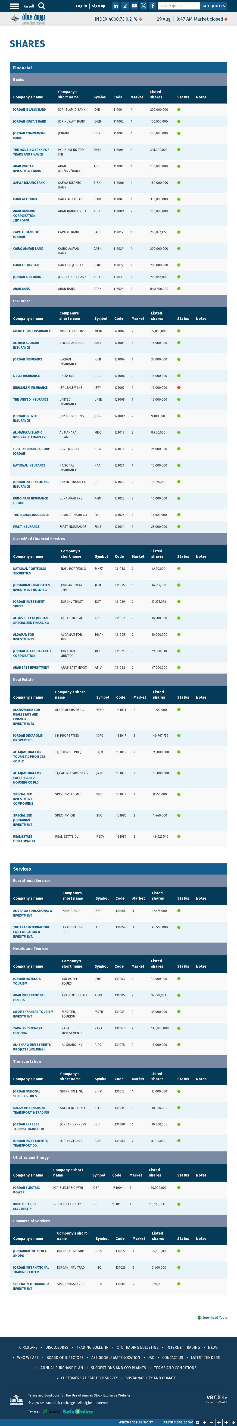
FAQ (151, 1357)
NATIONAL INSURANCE (29, 465)
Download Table (214, 1318)
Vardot (223, 1402)
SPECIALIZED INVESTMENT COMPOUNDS (23, 799)
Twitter (143, 6)
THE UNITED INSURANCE (30, 400)
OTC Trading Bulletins (138, 1347)
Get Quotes (214, 6)
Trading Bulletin (92, 1347)
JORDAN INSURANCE (28, 359)
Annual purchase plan (62, 1368)
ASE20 (106, 1422)
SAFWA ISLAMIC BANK (29, 183)
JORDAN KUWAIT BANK (29, 121)
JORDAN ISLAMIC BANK (29, 110)
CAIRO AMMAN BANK (28, 249)
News (213, 1347)
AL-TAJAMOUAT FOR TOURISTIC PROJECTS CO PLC (29, 756)
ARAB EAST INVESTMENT (31, 668)
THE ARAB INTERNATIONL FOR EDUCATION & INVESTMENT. (31, 932)
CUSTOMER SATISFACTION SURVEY (89, 1378)
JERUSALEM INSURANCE (30, 388)
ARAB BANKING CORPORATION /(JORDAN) (24, 215)
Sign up (98, 6)
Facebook (152, 6)
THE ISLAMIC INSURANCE (31, 515)
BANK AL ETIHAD (25, 199)
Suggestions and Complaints (118, 1368)
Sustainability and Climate (151, 1378)
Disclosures (56, 1347)
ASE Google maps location (115, 1357)
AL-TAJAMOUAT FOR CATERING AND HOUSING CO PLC (27, 777)
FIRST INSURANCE (26, 527)
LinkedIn (115, 6)
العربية (29, 6)
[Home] (27, 18)
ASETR (150, 1422)
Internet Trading (183, 1347)
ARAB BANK (21, 289)
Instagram (125, 6)
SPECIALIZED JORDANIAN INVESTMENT (22, 820)
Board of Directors (65, 1357)
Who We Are (28, 1357)
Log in (81, 6)
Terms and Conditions (175, 1368)
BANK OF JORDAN (26, 265)
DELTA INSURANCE (26, 376)
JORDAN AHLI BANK (27, 277)
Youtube (134, 6)
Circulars (28, 1347)
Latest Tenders (205, 1357)
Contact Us (172, 1357)
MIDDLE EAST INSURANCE (32, 331)
